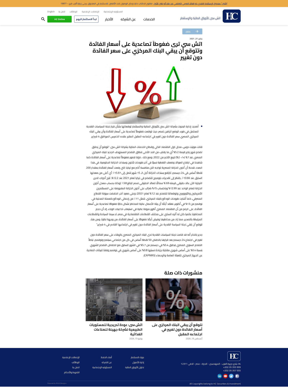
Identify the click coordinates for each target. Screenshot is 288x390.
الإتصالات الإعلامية (90, 12)
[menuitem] (51, 12)
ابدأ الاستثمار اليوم (86, 19)
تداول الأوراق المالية (134, 367)
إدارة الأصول (138, 362)
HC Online (59, 19)
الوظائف (73, 12)
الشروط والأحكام (72, 372)
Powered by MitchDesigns (56, 383)
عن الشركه (128, 19)
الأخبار (109, 19)
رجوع (192, 31)
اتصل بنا (61, 12)
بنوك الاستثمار (137, 357)
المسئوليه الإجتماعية (113, 12)
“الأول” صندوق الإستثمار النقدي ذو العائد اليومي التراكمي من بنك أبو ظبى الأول (191, 4)
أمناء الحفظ (106, 357)
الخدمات (149, 19)
